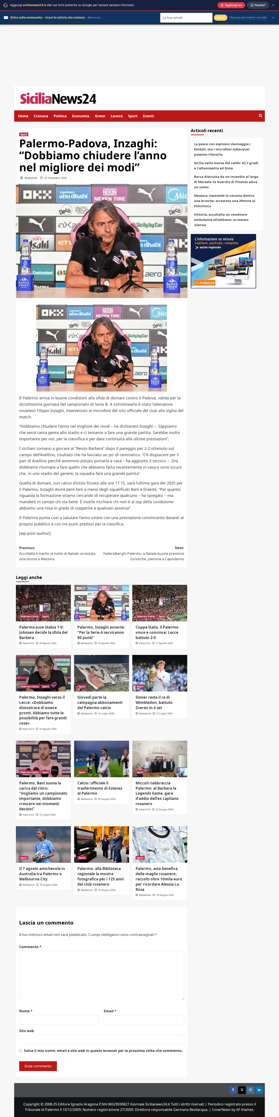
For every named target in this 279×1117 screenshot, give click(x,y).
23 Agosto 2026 (106, 643)
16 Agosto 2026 (47, 728)
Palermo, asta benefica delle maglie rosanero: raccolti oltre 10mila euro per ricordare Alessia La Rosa (159, 879)
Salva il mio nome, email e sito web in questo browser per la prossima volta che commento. (103, 1050)
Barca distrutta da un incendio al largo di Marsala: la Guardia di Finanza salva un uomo (226, 181)
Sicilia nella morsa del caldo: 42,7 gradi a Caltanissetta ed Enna (226, 165)
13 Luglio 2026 (106, 713)
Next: (143, 553)
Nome (25, 1011)
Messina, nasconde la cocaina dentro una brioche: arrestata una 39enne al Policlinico (224, 200)
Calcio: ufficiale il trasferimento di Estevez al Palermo (99, 788)
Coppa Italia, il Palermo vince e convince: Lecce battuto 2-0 (157, 632)
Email (110, 1011)
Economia (80, 116)
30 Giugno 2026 (107, 799)
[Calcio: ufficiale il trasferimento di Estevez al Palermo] (101, 759)
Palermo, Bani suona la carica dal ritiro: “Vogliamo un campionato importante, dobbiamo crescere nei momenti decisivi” (43, 796)
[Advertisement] (139, 55)
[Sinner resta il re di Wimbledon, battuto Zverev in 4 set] (159, 673)
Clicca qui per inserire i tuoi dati (248, 17)
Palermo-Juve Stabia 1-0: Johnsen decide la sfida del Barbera (43, 632)
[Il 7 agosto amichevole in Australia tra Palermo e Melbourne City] (43, 844)
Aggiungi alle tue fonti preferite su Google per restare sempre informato (72, 5)
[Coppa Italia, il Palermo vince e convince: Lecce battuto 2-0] (159, 603)
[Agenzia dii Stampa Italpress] (223, 260)
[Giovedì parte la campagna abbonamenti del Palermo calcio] (101, 673)
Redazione (31, 178)
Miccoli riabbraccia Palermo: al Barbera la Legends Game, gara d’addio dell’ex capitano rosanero (157, 793)
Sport (133, 116)
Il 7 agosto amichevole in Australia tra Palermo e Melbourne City (42, 873)
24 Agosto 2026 (47, 643)
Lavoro (117, 116)
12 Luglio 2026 (164, 713)
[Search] (260, 115)
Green (100, 116)
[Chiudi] (273, 5)
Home (23, 116)
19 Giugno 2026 (48, 884)
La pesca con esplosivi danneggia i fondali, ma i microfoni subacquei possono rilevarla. (222, 149)
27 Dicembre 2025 (55, 178)
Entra (220, 17)
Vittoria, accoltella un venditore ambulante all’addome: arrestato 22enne (221, 219)
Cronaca (41, 116)
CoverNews (221, 1109)
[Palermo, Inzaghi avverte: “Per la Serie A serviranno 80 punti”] (101, 603)
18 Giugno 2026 (165, 895)
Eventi (148, 116)
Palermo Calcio (29, 616)
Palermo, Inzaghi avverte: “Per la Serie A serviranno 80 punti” (101, 632)
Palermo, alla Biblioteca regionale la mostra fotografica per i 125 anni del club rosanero (100, 876)
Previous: (57, 553)
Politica (60, 116)
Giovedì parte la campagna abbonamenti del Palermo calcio (99, 702)
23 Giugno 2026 (164, 809)
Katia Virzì (28, 643)
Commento (30, 946)
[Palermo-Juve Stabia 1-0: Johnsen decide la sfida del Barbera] (43, 603)
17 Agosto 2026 (164, 643)
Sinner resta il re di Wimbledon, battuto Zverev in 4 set (154, 702)
